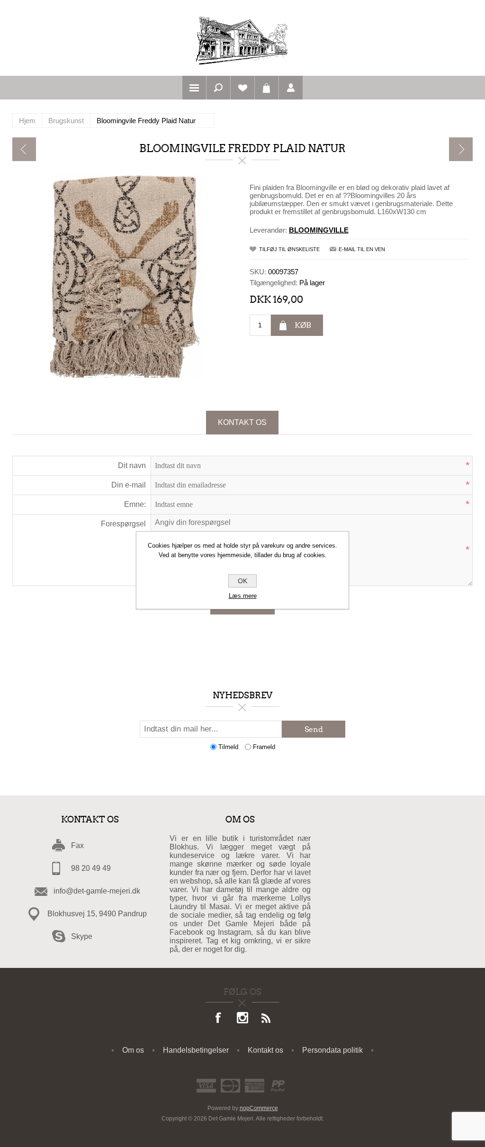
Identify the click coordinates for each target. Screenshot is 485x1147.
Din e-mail (128, 485)
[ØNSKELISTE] (242, 87)
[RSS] (266, 1019)
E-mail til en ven (362, 249)
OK (242, 581)
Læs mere (243, 595)
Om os (133, 1050)
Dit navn (132, 465)
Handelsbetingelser (196, 1050)
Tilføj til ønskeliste (289, 249)
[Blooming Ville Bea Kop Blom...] (24, 149)
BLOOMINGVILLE (319, 230)
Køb (303, 325)
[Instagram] (242, 1019)
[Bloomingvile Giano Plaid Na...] (461, 149)
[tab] (242, 422)
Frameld (264, 746)
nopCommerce (259, 1108)
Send (314, 729)
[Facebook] (219, 1019)
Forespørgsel (123, 524)
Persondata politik (332, 1050)
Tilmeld (228, 746)
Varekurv (266, 87)
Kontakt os (242, 422)
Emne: (135, 504)
